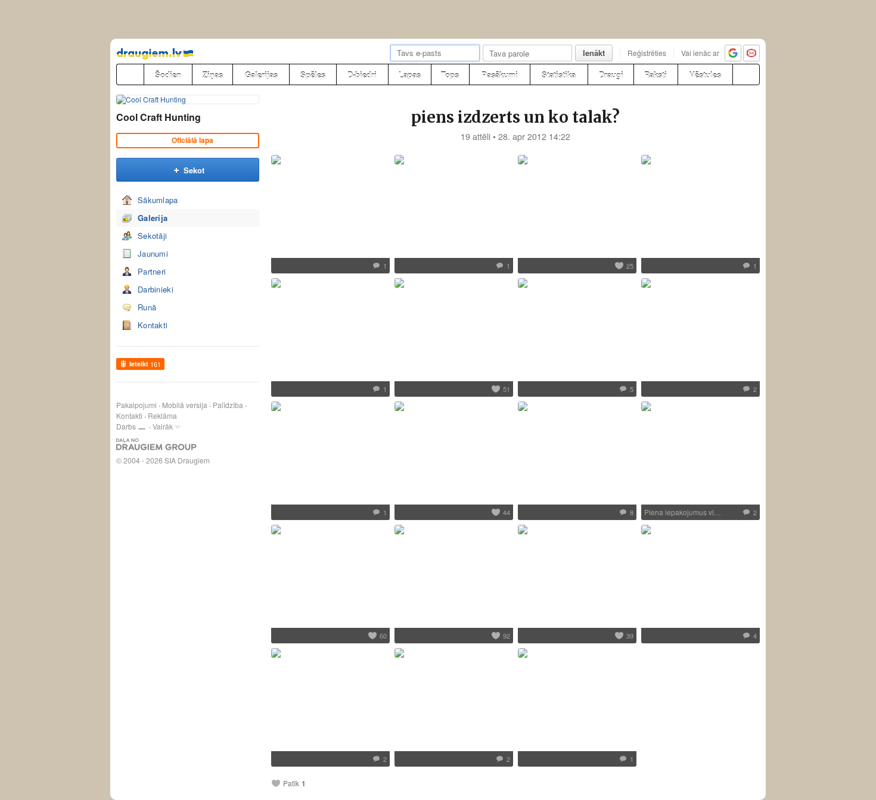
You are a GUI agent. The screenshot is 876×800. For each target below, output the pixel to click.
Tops (450, 74)
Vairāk (163, 426)
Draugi (611, 74)
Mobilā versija (184, 405)
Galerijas (261, 74)
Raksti (655, 74)
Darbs (126, 426)
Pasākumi (500, 74)
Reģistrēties (647, 53)
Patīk (291, 783)
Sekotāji (152, 235)
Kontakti (152, 325)
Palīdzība (228, 405)
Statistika (559, 74)
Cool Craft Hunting (158, 117)
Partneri (152, 271)
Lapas (410, 74)
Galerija (152, 217)
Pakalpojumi (136, 405)
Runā (147, 307)
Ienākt (594, 52)
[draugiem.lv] (130, 74)
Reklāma (162, 415)
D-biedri (362, 74)
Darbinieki (155, 289)
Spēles (312, 74)
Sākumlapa (158, 200)
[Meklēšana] (746, 74)
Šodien (168, 74)
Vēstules (705, 74)
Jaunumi (153, 253)
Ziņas (213, 74)
